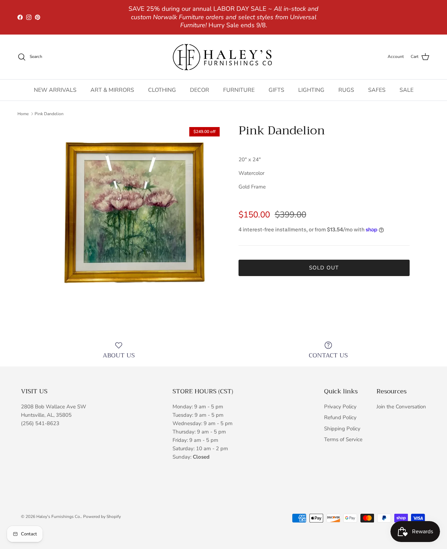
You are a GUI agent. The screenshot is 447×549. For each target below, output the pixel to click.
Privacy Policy (340, 406)
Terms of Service (343, 439)
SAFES (377, 90)
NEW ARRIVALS (55, 90)
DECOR (199, 90)
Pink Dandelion (49, 114)
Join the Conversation (401, 406)
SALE (406, 90)
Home (23, 114)
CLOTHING (162, 90)
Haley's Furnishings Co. (58, 516)
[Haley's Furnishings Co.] (223, 57)
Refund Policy (340, 417)
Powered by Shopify (102, 516)
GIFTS (276, 90)
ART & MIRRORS (112, 90)
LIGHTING (311, 90)
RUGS (346, 90)
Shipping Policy (342, 428)
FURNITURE (239, 90)
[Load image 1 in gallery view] (130, 216)
